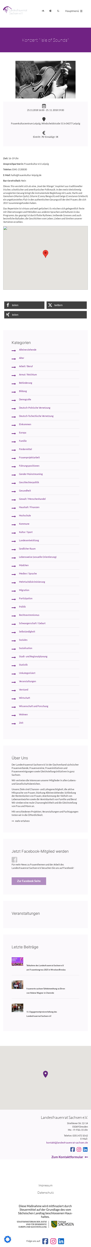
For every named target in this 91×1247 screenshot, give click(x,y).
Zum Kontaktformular (67, 1157)
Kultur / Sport (26, 532)
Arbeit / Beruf (26, 366)
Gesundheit (25, 490)
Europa (22, 432)
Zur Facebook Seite (29, 881)
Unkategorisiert (27, 673)
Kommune (24, 524)
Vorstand (23, 689)
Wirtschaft (24, 698)
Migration (24, 590)
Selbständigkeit (27, 631)
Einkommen (25, 424)
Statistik (23, 664)
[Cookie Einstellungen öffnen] (7, 1242)
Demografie (25, 399)
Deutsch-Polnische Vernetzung (34, 407)
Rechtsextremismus (29, 615)
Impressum (45, 1185)
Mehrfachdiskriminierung (32, 582)
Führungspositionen (29, 465)
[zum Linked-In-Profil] (85, 1149)
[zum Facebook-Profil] (72, 1149)
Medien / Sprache (28, 573)
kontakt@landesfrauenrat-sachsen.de (67, 1142)
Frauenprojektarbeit (29, 457)
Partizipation (25, 598)
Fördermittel (25, 449)
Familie (23, 441)
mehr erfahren (22, 821)
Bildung (23, 391)
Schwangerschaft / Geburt (32, 623)
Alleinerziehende (27, 349)
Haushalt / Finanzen (29, 507)
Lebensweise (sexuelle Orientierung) (38, 557)
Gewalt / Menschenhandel (32, 499)
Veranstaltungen (27, 681)
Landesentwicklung (29, 540)
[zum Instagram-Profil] (78, 1149)
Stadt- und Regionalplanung (33, 656)
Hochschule (25, 515)
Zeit (21, 722)
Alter (21, 358)
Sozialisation (25, 648)
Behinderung (25, 383)
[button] (24, 305)
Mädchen (24, 565)
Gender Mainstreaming (31, 474)
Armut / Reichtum (28, 374)
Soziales (23, 640)
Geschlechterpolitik (29, 482)
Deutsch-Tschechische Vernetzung (36, 416)
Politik (22, 606)
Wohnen (23, 714)
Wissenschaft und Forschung (33, 706)
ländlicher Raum (27, 548)
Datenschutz (45, 1192)
